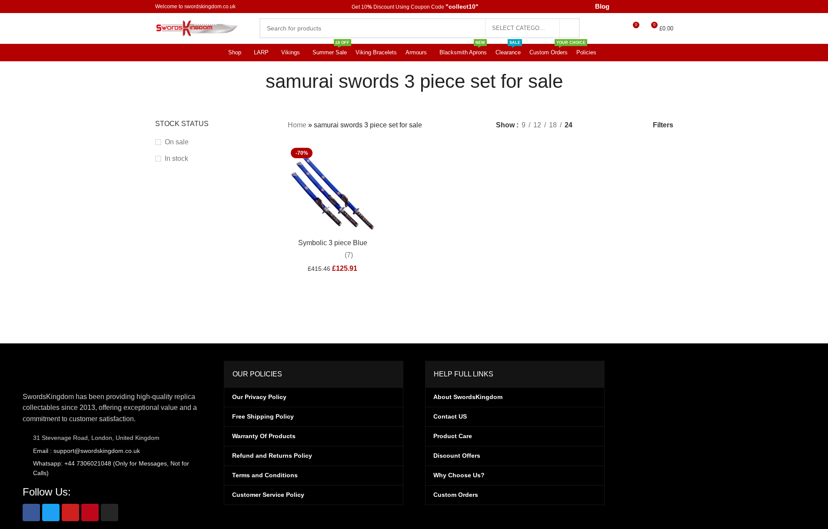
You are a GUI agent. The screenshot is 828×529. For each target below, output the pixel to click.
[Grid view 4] (624, 125)
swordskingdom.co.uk (212, 6)
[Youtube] (70, 512)
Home (297, 125)
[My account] (592, 28)
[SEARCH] (560, 28)
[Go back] (249, 81)
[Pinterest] (90, 512)
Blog (596, 6)
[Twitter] (51, 512)
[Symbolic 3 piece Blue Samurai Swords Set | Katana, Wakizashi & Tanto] (333, 190)
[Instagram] (109, 512)
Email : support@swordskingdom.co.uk (86, 450)
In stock (177, 158)
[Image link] (66, 371)
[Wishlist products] (609, 28)
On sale (176, 142)
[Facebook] (31, 512)
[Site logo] (198, 27)
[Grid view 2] (591, 125)
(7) (352, 255)
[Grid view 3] (607, 125)
